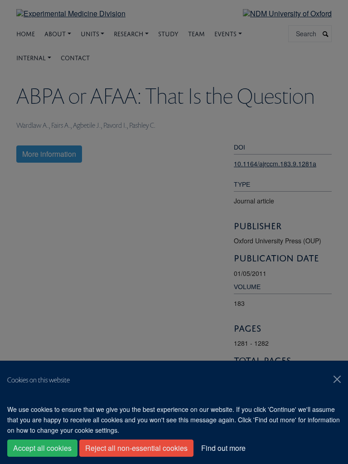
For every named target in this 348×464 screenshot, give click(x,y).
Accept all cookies (42, 448)
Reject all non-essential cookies (136, 448)
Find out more (223, 448)
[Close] (337, 379)
